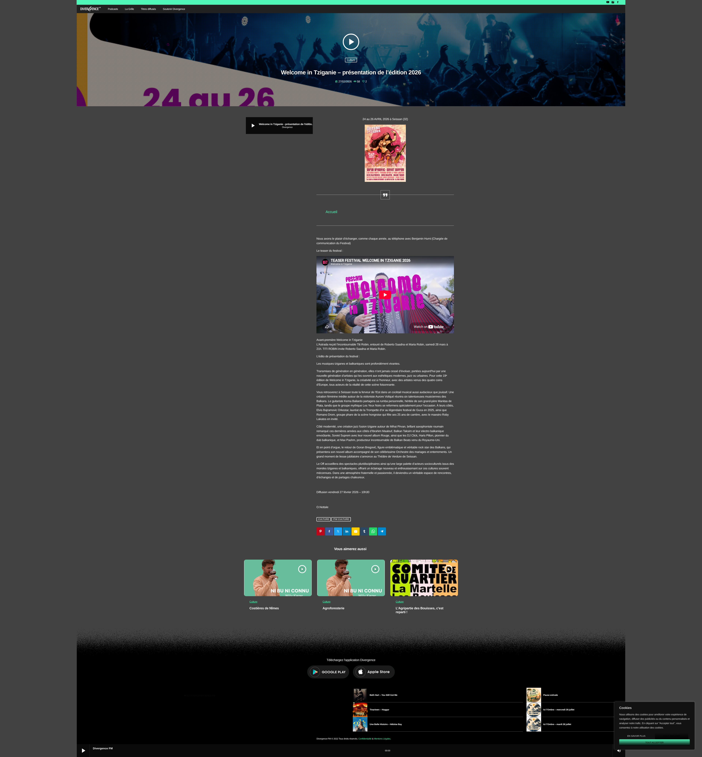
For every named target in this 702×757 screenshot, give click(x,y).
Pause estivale (550, 695)
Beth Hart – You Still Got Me (383, 695)
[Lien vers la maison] (90, 9)
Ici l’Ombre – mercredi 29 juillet (558, 709)
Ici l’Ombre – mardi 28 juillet (557, 724)
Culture (351, 60)
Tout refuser (671, 736)
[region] (654, 726)
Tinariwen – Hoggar (379, 709)
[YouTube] (607, 2)
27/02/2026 (343, 81)
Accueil (331, 212)
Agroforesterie (333, 608)
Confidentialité (364, 738)
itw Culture (341, 519)
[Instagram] (612, 2)
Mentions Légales (382, 738)
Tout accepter (654, 742)
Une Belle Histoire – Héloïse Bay (386, 724)
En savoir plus (636, 736)
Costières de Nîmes (264, 608)
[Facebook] (617, 2)
